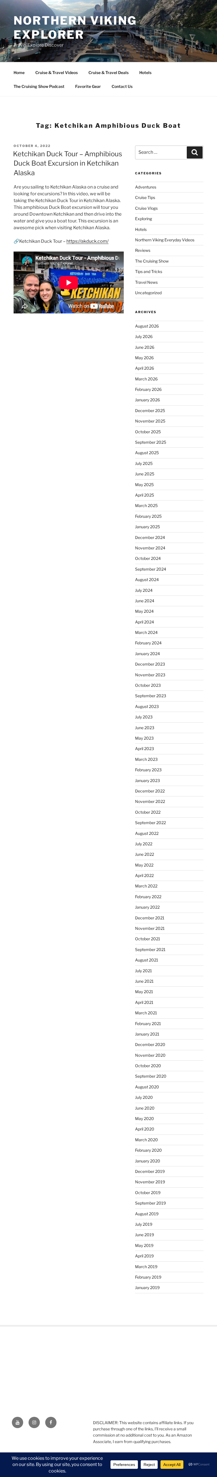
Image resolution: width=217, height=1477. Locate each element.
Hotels (145, 72)
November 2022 (150, 801)
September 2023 (150, 695)
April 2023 (144, 748)
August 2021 (146, 960)
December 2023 (150, 664)
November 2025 (150, 421)
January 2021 (147, 1034)
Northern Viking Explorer (75, 28)
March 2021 (146, 1012)
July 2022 (143, 843)
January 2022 (147, 907)
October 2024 (148, 558)
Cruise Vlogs (146, 208)
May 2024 (144, 611)
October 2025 (148, 431)
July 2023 (144, 716)
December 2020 (150, 1044)
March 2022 (146, 885)
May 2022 (144, 865)
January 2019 (147, 1287)
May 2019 (144, 1245)
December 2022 (150, 791)
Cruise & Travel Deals (108, 72)
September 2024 (150, 569)
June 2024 (144, 600)
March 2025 (146, 505)
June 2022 (144, 854)
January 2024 (147, 653)
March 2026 (146, 378)
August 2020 (147, 1086)
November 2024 (150, 547)
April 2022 (144, 875)
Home (19, 72)
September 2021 (150, 949)
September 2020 (150, 1076)
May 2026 (144, 357)
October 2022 (147, 812)
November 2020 (150, 1055)
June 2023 (144, 727)
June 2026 (144, 347)
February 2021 (148, 1023)
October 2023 (148, 685)
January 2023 (147, 780)
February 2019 (148, 1277)
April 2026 (144, 368)
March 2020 (146, 1139)
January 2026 (147, 399)
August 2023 (147, 706)
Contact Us (122, 86)
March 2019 (146, 1266)
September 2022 (150, 822)
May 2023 (144, 738)
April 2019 (144, 1255)
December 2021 (149, 917)
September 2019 (150, 1203)
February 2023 (148, 769)
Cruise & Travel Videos (56, 72)
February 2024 (148, 642)
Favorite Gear (88, 86)
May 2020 (144, 1118)
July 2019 (143, 1224)
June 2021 (144, 981)
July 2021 (143, 970)
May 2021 (144, 991)
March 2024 (146, 632)
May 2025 (144, 484)
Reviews (142, 250)
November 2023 (150, 674)
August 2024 (147, 579)
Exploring (143, 218)
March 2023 (146, 759)
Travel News (146, 282)
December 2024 (150, 537)
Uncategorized (148, 292)
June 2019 (144, 1234)
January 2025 (147, 526)
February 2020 (148, 1150)
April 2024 (144, 622)
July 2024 (144, 590)
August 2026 (147, 326)
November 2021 (150, 928)
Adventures (145, 187)
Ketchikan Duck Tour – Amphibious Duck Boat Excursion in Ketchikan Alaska (67, 163)
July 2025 (144, 463)
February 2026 (148, 389)
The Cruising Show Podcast (39, 86)
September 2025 (150, 442)
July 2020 (144, 1097)
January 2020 (147, 1160)
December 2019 (150, 1171)
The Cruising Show (152, 261)
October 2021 (147, 938)
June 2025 (144, 473)
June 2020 (145, 1108)
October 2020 (148, 1065)
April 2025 (144, 495)
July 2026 (144, 336)
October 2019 (147, 1192)
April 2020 (144, 1129)
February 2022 (148, 896)
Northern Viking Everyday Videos (164, 239)
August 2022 (147, 833)
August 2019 (147, 1213)
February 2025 (148, 516)
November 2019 (150, 1181)
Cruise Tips (145, 197)
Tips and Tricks (148, 271)
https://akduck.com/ (87, 241)
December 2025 (150, 410)
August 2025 (147, 452)
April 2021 (144, 1002)
